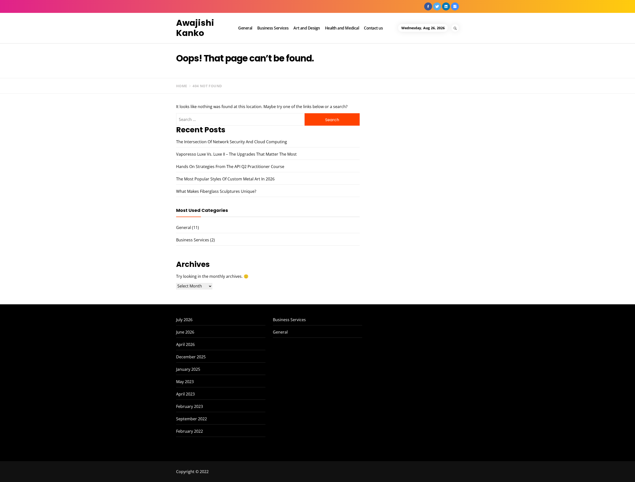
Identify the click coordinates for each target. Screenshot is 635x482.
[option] (99, 471)
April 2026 (185, 344)
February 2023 (189, 406)
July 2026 (184, 319)
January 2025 (188, 369)
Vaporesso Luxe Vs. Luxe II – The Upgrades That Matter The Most (236, 154)
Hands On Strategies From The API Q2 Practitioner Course (230, 166)
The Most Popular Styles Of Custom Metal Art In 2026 (225, 179)
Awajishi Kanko (195, 28)
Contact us (373, 28)
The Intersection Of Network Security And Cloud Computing (231, 141)
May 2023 (185, 381)
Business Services (273, 28)
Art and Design (306, 28)
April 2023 (185, 394)
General (245, 28)
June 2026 (185, 332)
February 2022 (189, 431)
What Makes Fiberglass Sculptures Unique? (216, 191)
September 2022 (191, 419)
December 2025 (191, 357)
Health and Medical (342, 28)
